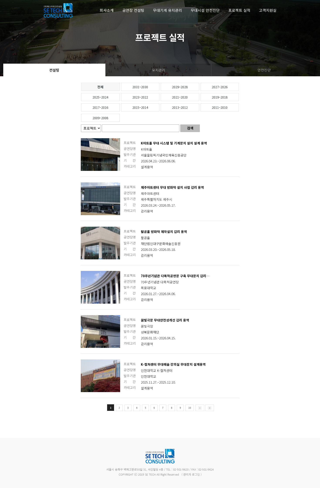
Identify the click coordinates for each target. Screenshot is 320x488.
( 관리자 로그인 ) (192, 474)
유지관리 (158, 70)
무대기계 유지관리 (167, 10)
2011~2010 (219, 107)
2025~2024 (100, 97)
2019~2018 (219, 97)
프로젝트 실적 (239, 10)
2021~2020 (180, 97)
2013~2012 (180, 107)
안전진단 (264, 70)
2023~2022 (140, 97)
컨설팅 (54, 70)
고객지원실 (267, 10)
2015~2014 (140, 107)
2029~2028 (180, 87)
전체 (100, 87)
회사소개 (107, 10)
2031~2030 (140, 87)
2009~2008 (100, 118)
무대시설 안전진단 (205, 10)
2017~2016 (100, 107)
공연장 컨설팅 (133, 10)
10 (189, 407)
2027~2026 (219, 87)
